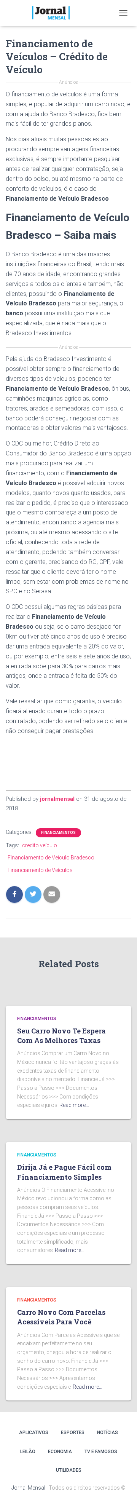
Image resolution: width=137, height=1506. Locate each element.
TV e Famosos (100, 1451)
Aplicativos (33, 1432)
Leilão (27, 1451)
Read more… (74, 1105)
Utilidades (68, 1470)
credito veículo (39, 845)
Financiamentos (58, 832)
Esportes (72, 1432)
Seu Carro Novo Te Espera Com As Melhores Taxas (61, 1035)
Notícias (107, 1432)
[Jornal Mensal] (53, 13)
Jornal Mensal (28, 1488)
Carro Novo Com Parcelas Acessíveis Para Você (61, 1317)
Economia (60, 1451)
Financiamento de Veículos (40, 870)
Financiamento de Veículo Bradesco (51, 857)
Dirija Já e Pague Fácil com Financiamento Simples (64, 1172)
